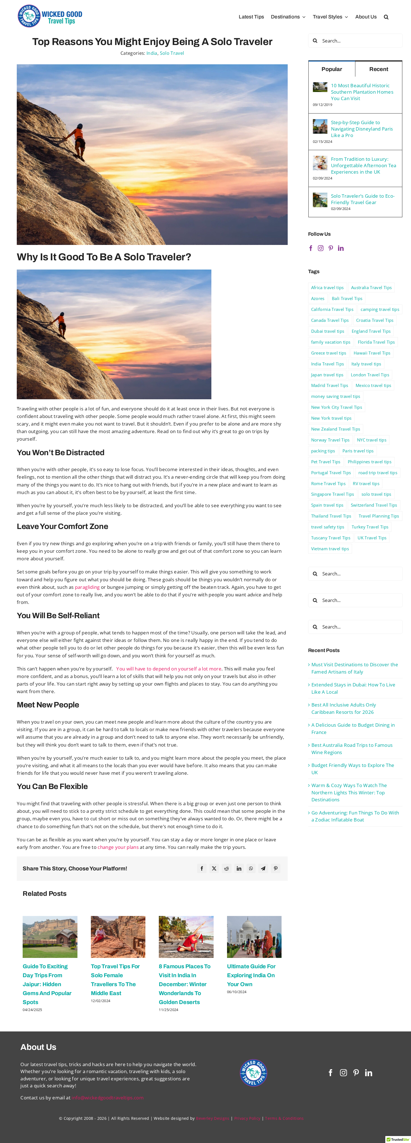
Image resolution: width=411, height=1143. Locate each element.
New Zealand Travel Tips (335, 429)
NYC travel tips (371, 440)
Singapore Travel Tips (332, 494)
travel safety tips (327, 527)
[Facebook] (202, 868)
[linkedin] (368, 1072)
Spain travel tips (327, 505)
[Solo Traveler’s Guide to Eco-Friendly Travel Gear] (320, 196)
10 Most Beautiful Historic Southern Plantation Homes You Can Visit (362, 91)
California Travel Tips (332, 309)
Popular (332, 69)
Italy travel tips (366, 364)
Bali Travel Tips (347, 298)
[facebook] (330, 1072)
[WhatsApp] (251, 868)
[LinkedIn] (239, 868)
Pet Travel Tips (326, 461)
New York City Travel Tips (336, 407)
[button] (386, 17)
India (152, 53)
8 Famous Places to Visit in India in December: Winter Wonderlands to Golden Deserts (184, 984)
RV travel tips (366, 483)
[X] (214, 868)
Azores (318, 298)
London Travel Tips (370, 374)
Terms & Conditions (284, 1118)
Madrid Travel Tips (329, 385)
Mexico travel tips (373, 385)
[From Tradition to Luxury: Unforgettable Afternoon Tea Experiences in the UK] (320, 159)
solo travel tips (376, 494)
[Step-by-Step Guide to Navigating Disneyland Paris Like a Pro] (320, 122)
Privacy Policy (247, 1118)
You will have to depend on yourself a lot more (168, 668)
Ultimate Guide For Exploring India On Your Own (251, 975)
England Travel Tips (371, 331)
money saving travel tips (335, 396)
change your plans (117, 847)
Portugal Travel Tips (331, 472)
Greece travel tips (328, 353)
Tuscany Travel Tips (330, 537)
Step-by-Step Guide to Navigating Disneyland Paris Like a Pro (362, 128)
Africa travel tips (327, 287)
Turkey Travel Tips (370, 527)
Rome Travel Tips (328, 483)
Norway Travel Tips (330, 440)
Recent (378, 69)
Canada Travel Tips (330, 320)
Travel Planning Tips (379, 516)
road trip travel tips (377, 472)
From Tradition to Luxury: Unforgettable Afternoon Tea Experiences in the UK (363, 165)
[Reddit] (226, 868)
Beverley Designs (212, 1118)
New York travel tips (331, 418)
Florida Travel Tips (376, 342)
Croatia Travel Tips (374, 320)
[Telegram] (263, 868)
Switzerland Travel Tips (374, 505)
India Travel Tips (327, 364)
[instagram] (343, 1072)
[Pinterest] (276, 868)
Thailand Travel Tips (331, 516)
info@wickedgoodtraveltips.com (108, 1097)
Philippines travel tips (369, 461)
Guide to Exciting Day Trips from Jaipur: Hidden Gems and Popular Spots (47, 984)
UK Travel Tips (372, 537)
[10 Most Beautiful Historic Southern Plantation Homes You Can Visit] (320, 85)
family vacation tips (331, 342)
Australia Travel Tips (371, 287)
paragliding (87, 587)
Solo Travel (172, 53)
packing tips (323, 451)
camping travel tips (380, 309)
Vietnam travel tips (330, 548)
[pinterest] (356, 1072)
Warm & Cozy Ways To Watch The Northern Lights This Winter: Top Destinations (349, 792)
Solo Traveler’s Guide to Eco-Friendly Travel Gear (363, 199)
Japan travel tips (327, 374)
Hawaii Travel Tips (372, 353)
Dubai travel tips (327, 331)
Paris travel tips (358, 451)
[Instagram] (320, 248)
